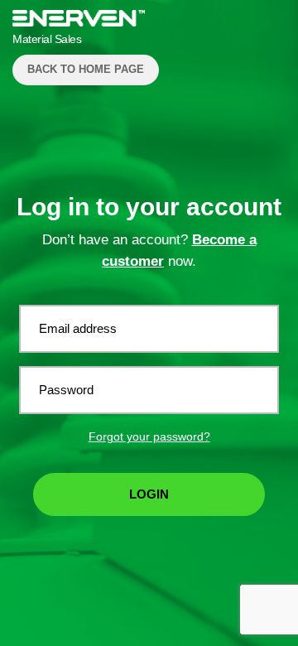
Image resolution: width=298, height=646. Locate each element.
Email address (78, 328)
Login (149, 494)
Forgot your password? (149, 436)
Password (66, 390)
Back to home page (85, 69)
